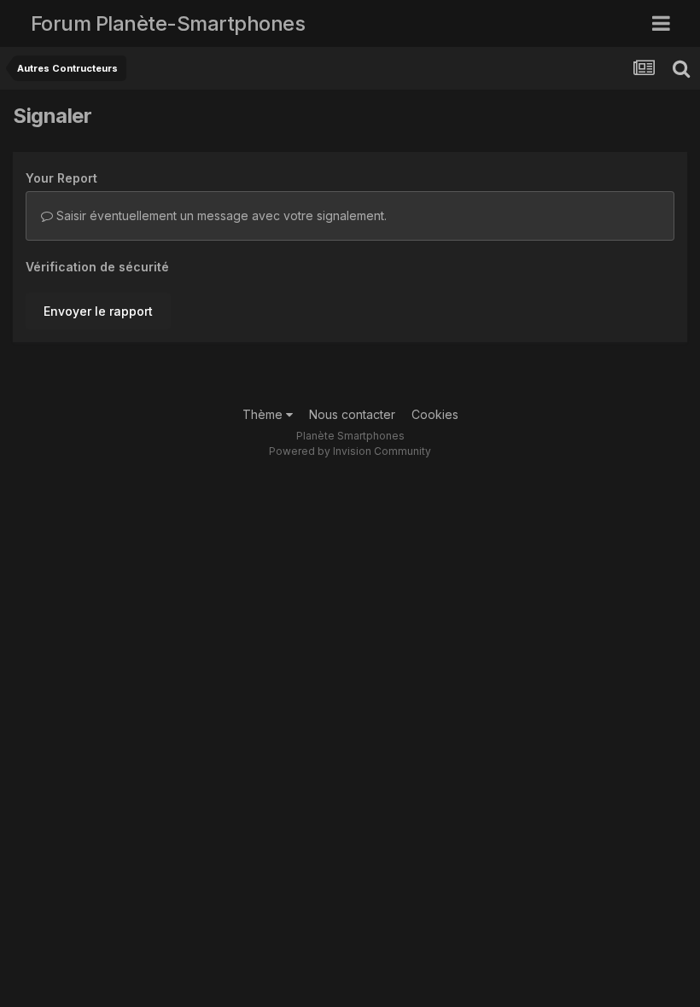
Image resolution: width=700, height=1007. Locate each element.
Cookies (434, 414)
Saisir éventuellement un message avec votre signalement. (220, 215)
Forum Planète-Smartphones (168, 23)
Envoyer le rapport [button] (98, 311)
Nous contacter (352, 414)
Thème (264, 414)
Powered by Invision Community (350, 451)
